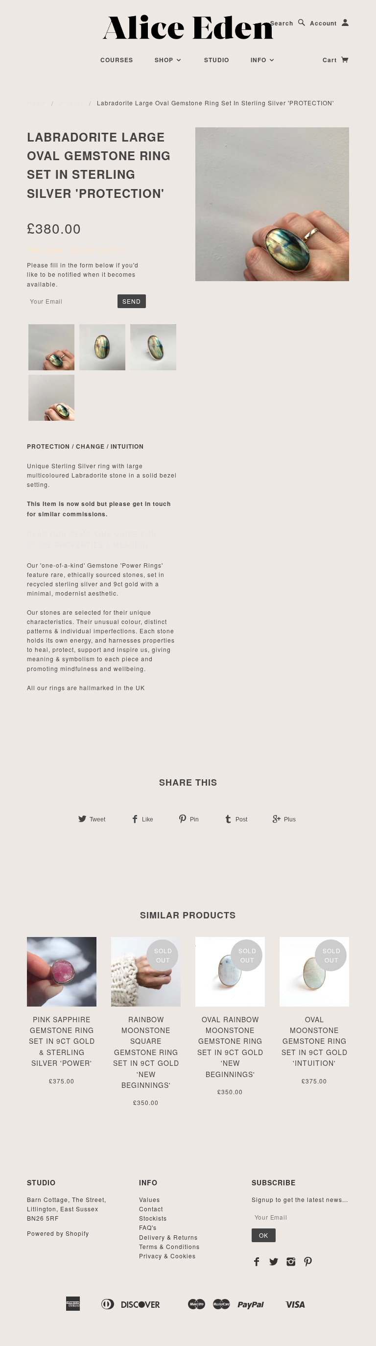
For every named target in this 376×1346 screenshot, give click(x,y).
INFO (259, 59)
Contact (151, 1208)
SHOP (165, 59)
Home (36, 102)
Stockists (153, 1218)
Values (149, 1199)
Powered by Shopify (58, 1233)
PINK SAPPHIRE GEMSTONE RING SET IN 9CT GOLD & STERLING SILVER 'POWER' (62, 1041)
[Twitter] (274, 1262)
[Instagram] (291, 1262)
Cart (331, 59)
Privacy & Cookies (167, 1255)
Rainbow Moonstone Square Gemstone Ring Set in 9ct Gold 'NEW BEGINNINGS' (146, 1052)
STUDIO (216, 59)
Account (323, 23)
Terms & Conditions (169, 1246)
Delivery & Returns (168, 1237)
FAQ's (148, 1227)
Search (281, 23)
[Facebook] (257, 1262)
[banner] (188, 27)
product (71, 102)
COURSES (116, 59)
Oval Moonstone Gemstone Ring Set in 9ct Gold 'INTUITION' (315, 1041)
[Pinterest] (308, 1262)
